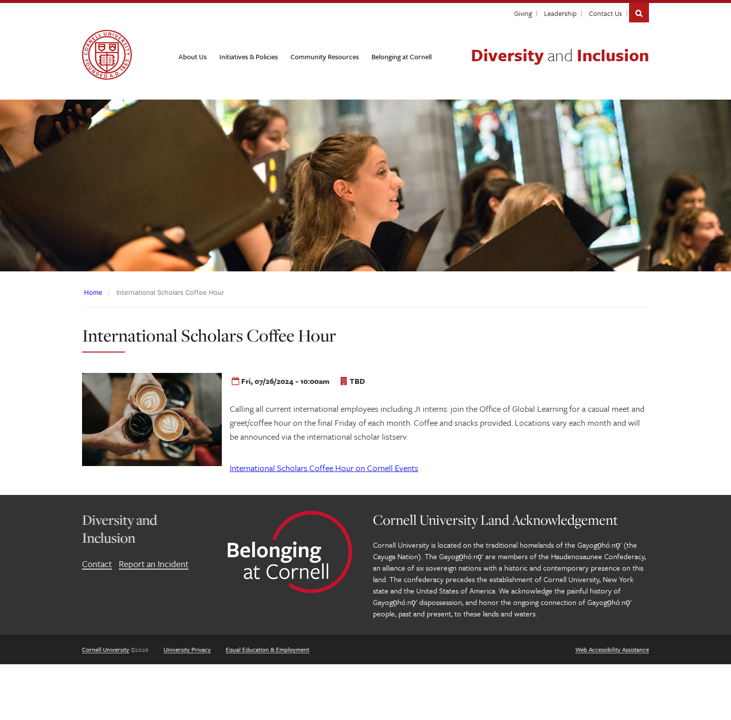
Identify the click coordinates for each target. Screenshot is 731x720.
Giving (523, 13)
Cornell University (105, 649)
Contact (97, 563)
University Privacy (187, 649)
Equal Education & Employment (267, 649)
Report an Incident (153, 563)
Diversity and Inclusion (119, 528)
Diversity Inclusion (560, 55)
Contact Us (605, 13)
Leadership (560, 13)
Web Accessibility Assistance (612, 649)
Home (93, 292)
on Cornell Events (324, 468)
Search (639, 12)
